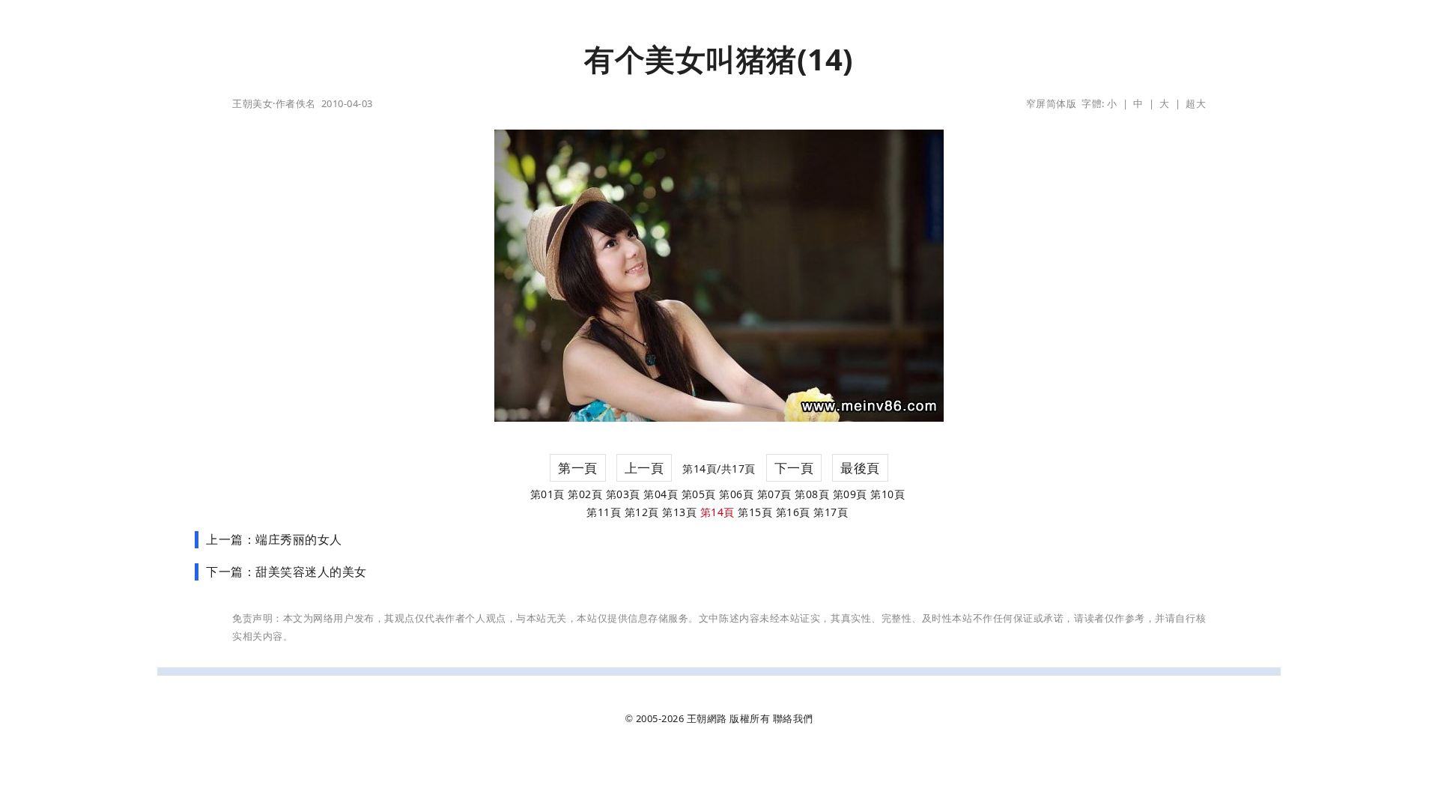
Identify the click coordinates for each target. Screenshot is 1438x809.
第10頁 (887, 494)
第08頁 (812, 494)
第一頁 (578, 467)
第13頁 (679, 512)
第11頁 (603, 512)
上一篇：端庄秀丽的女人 (274, 539)
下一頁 (794, 467)
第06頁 (736, 494)
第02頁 (585, 494)
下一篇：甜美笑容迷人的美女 (286, 571)
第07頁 (774, 494)
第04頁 (660, 494)
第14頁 (717, 512)
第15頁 (755, 512)
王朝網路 (707, 718)
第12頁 (642, 512)
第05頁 (699, 494)
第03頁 (623, 494)
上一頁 (644, 467)
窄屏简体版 (1051, 103)
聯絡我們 (793, 718)
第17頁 (830, 512)
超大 (1196, 103)
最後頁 (860, 467)
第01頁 (547, 494)
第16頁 (793, 512)
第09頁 (850, 494)
